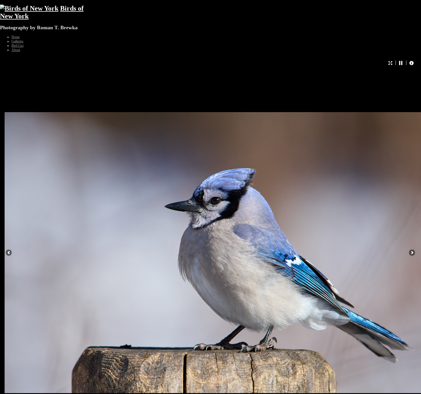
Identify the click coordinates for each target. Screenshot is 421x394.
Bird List (17, 46)
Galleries (17, 41)
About (15, 50)
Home (15, 37)
